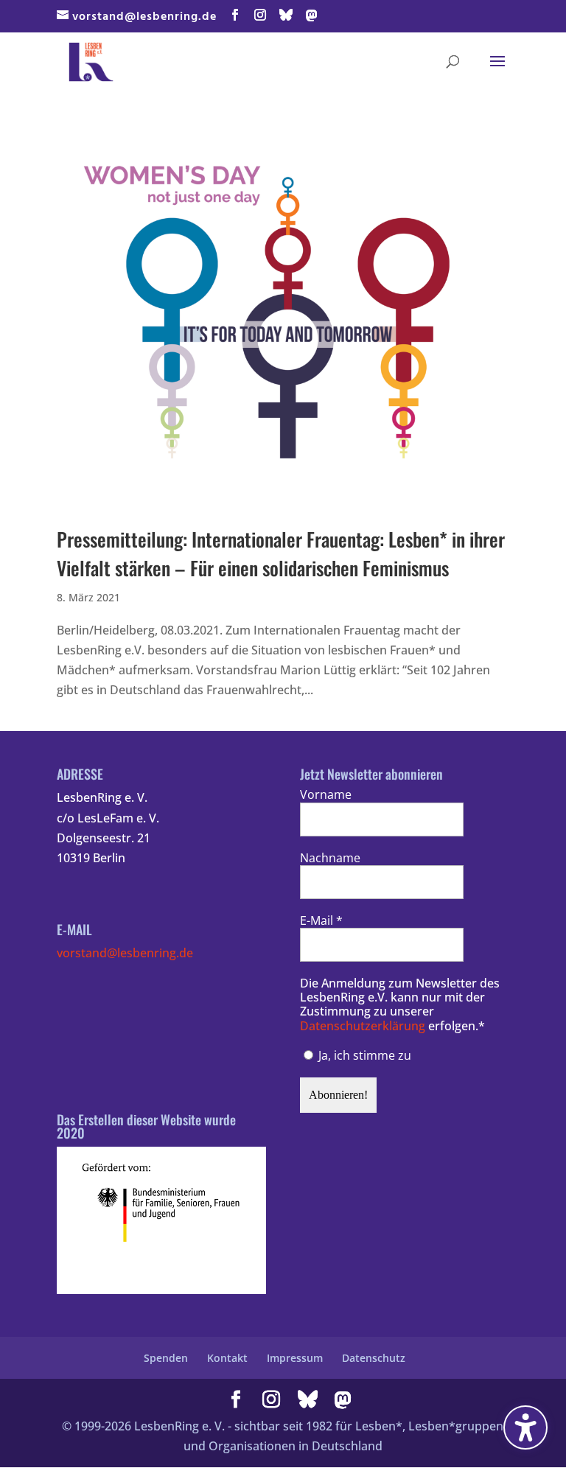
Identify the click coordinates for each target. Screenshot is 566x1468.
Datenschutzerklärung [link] (362, 1026)
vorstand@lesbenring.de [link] (125, 953)
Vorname (326, 795)
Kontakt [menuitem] (227, 1358)
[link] (91, 60)
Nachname (330, 858)
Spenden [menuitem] (166, 1358)
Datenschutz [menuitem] (373, 1358)
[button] (235, 16)
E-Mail (321, 921)
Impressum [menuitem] (295, 1358)
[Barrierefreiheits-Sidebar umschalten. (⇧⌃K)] (525, 1427)
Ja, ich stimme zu (363, 1055)
